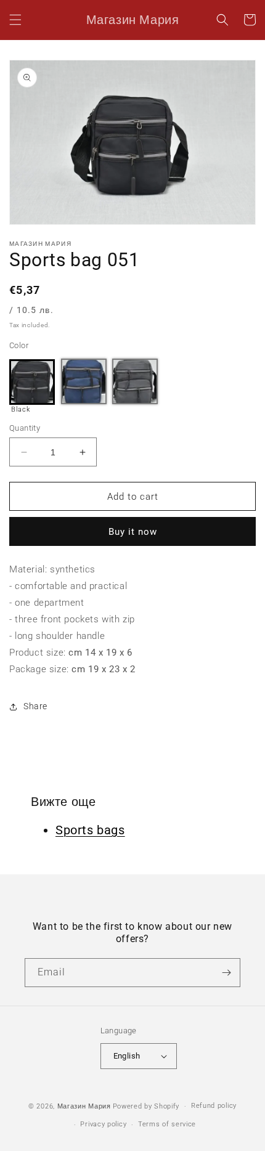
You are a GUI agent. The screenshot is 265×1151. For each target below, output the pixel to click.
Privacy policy (103, 1124)
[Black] (32, 382)
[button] (15, 19)
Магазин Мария (84, 1106)
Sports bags (90, 830)
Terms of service (167, 1124)
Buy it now (132, 531)
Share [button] (35, 706)
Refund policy (214, 1106)
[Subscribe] (226, 972)
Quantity (24, 428)
